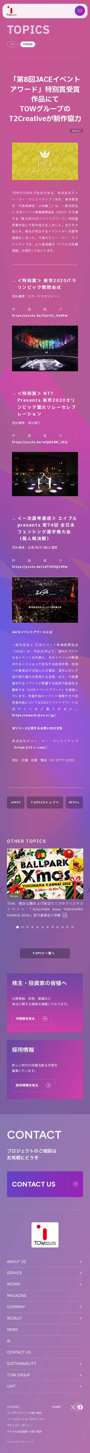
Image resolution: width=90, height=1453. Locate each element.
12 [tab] (72, 927)
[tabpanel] (45, 883)
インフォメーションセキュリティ (25, 1419)
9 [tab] (57, 927)
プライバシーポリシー (19, 1425)
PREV (17, 802)
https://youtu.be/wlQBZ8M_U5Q (40, 442)
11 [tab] (67, 927)
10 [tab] (62, 927)
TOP (12, 44)
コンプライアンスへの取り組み (24, 1413)
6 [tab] (42, 927)
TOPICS (27, 44)
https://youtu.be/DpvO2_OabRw (40, 315)
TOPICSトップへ (45, 802)
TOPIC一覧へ (43, 953)
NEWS (12, 1329)
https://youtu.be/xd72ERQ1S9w (40, 567)
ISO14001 (13, 1407)
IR (8, 1341)
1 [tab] (17, 927)
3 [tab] (27, 927)
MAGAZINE (16, 1295)
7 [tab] (47, 927)
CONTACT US (19, 1352)
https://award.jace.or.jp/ (34, 715)
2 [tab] (22, 927)
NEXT (73, 802)
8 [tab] (52, 927)
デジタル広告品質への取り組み (24, 1432)
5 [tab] (37, 927)
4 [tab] (32, 927)
